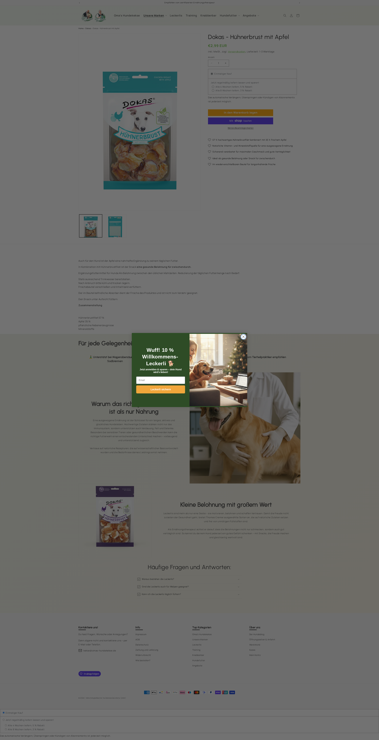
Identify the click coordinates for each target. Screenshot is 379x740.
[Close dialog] (243, 336)
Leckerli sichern (161, 389)
